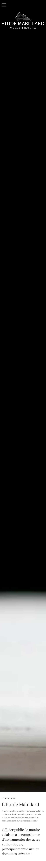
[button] (4, 5)
